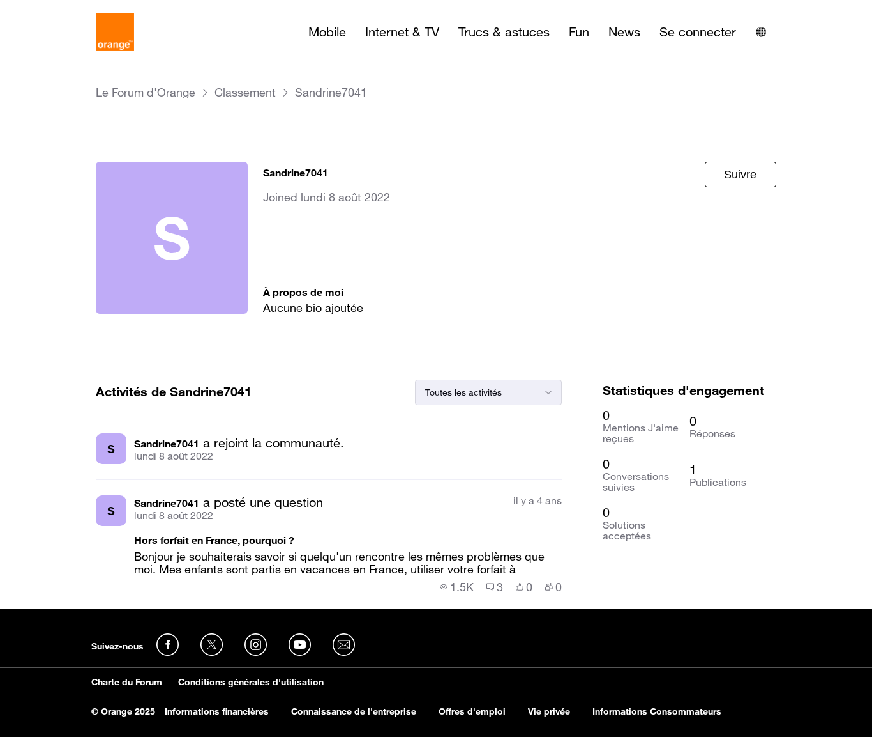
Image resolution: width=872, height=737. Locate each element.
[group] (457, 586)
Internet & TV (402, 32)
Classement (245, 92)
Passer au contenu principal (68, 9)
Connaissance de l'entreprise (353, 711)
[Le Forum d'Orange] (115, 32)
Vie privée (549, 711)
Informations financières (217, 711)
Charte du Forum (126, 682)
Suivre (740, 174)
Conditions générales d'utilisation (251, 682)
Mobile (327, 32)
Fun (579, 32)
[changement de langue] (761, 32)
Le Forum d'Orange (145, 92)
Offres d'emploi (472, 711)
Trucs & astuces (504, 32)
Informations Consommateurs (656, 711)
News (624, 32)
